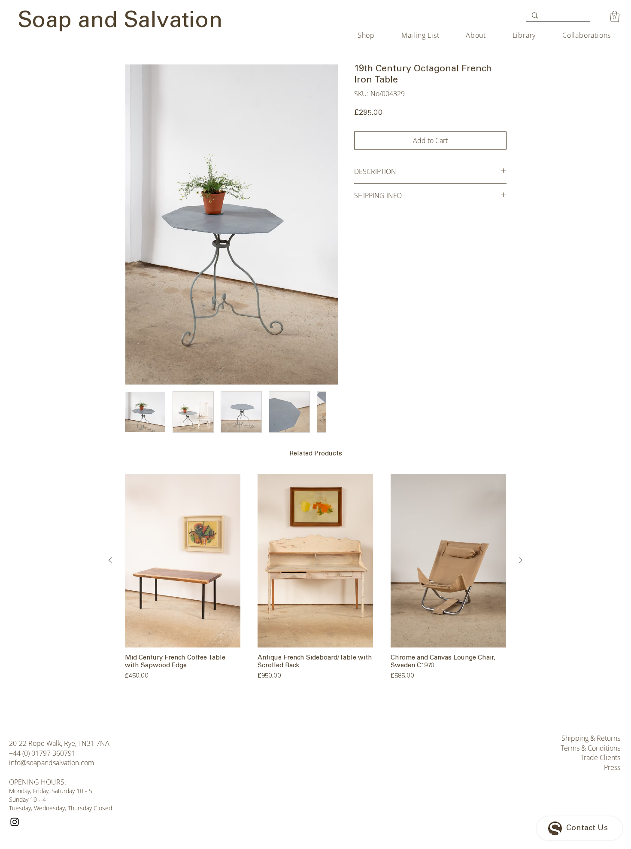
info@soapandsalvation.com (51, 762)
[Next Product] (521, 560)
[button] (614, 16)
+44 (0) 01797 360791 (42, 753)
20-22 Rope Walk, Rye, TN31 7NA (59, 743)
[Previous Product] (110, 560)
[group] (315, 578)
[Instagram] (14, 822)
